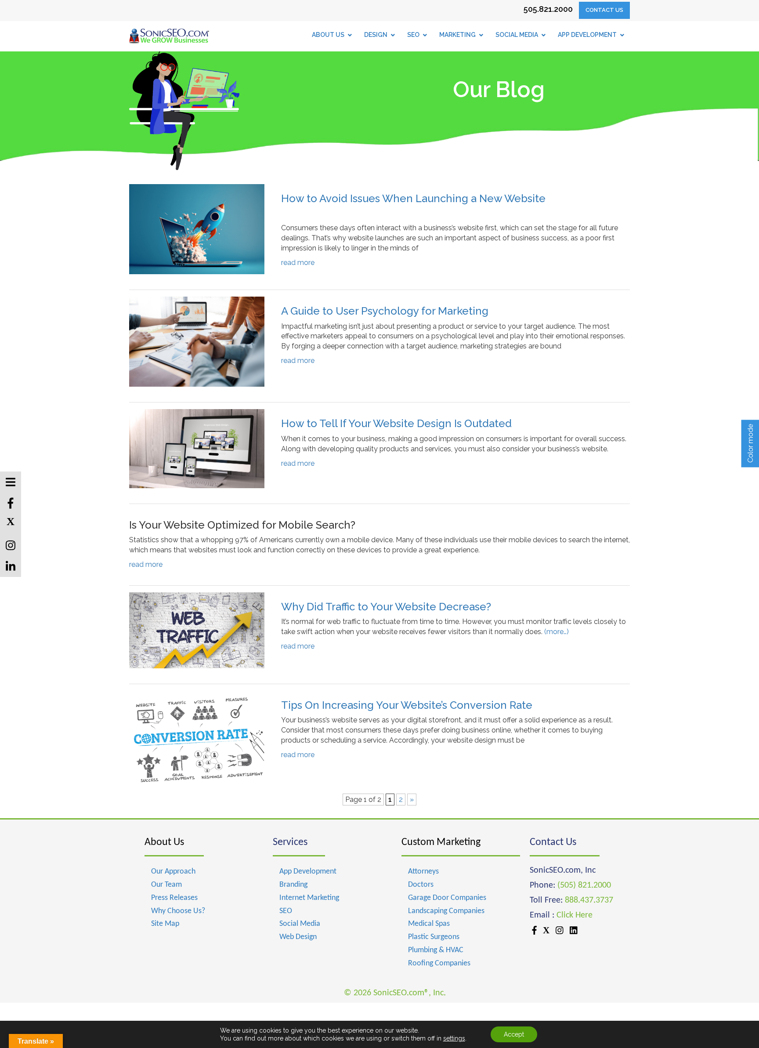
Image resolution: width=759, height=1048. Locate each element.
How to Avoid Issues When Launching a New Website (413, 198)
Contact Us (604, 10)
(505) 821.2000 (584, 885)
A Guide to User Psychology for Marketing (384, 311)
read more (297, 262)
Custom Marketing (441, 842)
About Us (164, 842)
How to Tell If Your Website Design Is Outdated (396, 423)
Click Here (575, 915)
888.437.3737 (589, 900)
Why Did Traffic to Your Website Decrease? (386, 606)
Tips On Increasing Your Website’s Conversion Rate (406, 705)
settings (454, 1038)
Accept (514, 1034)
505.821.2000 (548, 9)
